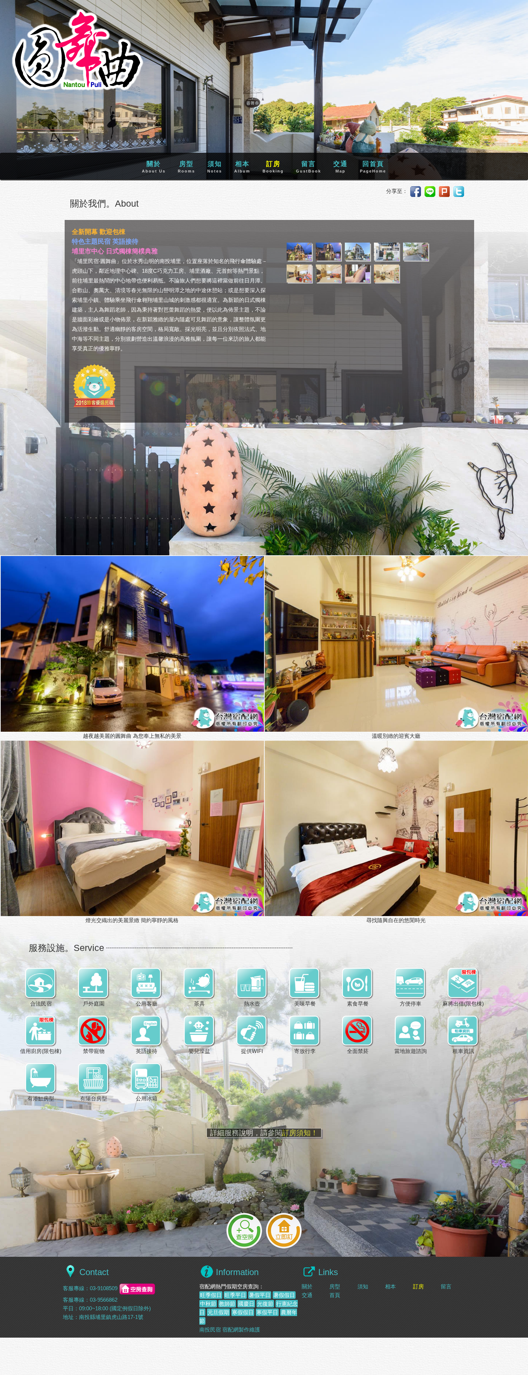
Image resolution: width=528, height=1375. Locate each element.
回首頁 (373, 166)
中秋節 (208, 1304)
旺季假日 (211, 1295)
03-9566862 (103, 1300)
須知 (214, 166)
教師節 (227, 1304)
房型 (186, 166)
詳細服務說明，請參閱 (264, 1133)
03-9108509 (103, 1289)
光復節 (265, 1304)
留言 (308, 166)
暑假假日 (284, 1295)
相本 (242, 166)
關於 (154, 166)
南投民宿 (210, 1329)
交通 (340, 166)
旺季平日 (235, 1295)
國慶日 (246, 1304)
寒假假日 (243, 1312)
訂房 (273, 166)
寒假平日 (267, 1312)
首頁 (334, 1295)
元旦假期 (218, 1312)
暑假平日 (259, 1295)
